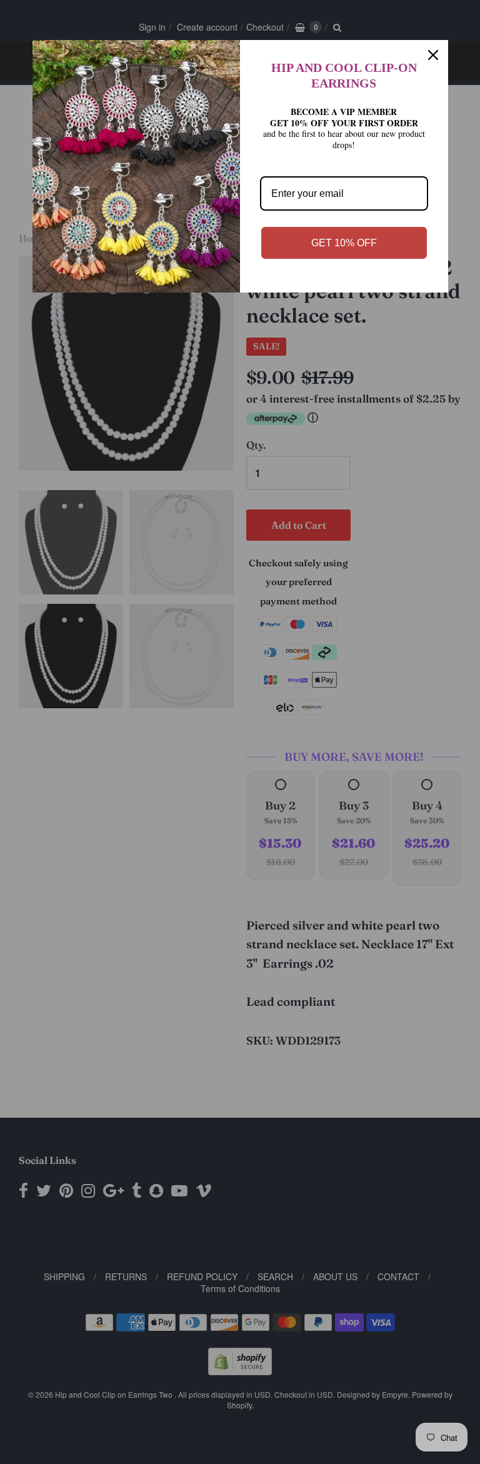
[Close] (433, 55)
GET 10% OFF (344, 243)
